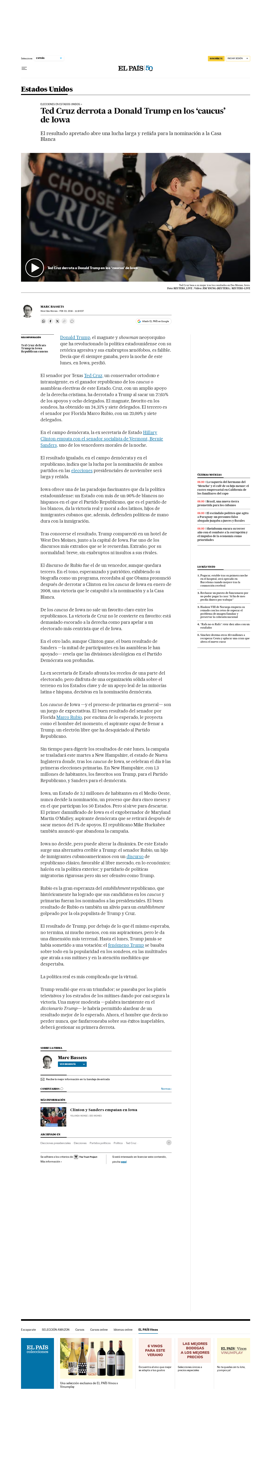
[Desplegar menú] (24, 68)
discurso (135, 856)
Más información (50, 1161)
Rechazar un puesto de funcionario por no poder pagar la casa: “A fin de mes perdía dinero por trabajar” (224, 596)
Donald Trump (75, 337)
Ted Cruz (131, 1143)
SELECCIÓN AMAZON (55, 1329)
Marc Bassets (52, 306)
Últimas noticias (209, 474)
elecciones (82, 470)
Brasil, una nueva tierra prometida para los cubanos (218, 503)
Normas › (166, 1088)
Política (118, 1143)
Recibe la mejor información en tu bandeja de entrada (78, 1079)
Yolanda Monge (79, 1115)
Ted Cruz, (93, 375)
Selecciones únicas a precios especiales (190, 1369)
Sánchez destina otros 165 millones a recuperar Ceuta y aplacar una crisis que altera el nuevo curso (225, 638)
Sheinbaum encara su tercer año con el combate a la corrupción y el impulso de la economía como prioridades (222, 534)
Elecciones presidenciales (55, 1143)
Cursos (79, 1329)
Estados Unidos (47, 89)
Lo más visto (206, 566)
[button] (135, 217)
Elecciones (80, 1143)
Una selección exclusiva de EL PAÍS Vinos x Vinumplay (89, 1385)
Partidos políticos (100, 1143)
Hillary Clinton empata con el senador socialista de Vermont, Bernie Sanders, (101, 439)
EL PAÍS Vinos (148, 1329)
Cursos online (99, 1329)
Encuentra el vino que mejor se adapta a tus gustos (155, 1369)
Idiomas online (123, 1329)
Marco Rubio (69, 717)
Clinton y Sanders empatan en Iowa (103, 1110)
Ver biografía (68, 1064)
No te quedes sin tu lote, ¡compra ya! (231, 1369)
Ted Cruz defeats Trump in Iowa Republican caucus (34, 348)
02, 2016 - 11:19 (72, 311)
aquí (124, 1161)
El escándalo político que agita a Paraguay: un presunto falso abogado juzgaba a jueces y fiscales (223, 516)
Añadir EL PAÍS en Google (155, 321)
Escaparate (28, 1329)
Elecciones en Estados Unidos (60, 104)
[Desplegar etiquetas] (169, 1142)
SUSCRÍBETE (216, 58)
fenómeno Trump (126, 945)
